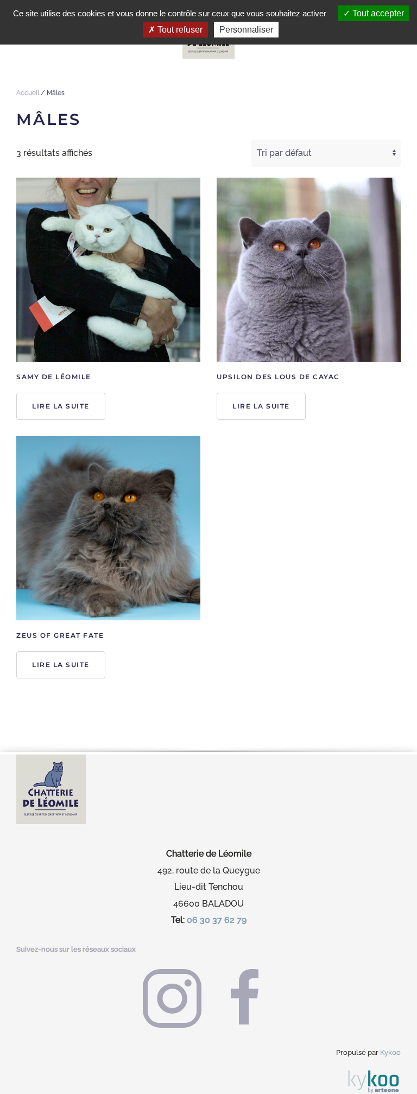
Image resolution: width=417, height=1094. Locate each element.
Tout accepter (377, 13)
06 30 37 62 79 (217, 920)
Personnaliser (246, 29)
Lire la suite (61, 406)
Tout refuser (179, 29)
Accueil (27, 93)
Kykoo (390, 1052)
